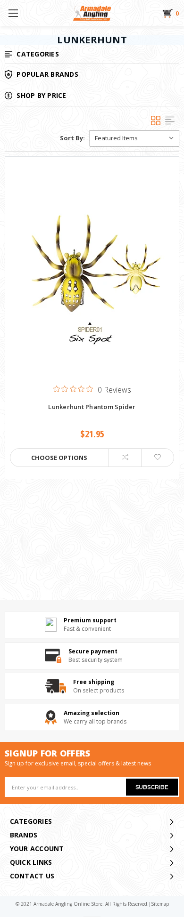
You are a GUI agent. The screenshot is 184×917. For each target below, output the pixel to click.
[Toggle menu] (13, 13)
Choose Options (59, 457)
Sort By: (72, 138)
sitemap (160, 904)
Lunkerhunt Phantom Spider (91, 407)
